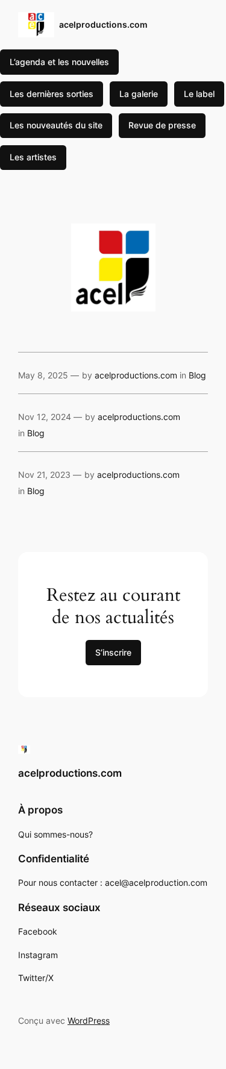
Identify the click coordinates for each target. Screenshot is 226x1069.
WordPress (88, 1020)
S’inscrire (113, 652)
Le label (199, 94)
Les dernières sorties (51, 94)
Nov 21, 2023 (44, 474)
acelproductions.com (103, 24)
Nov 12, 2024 (44, 417)
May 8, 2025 (43, 375)
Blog (197, 375)
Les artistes (33, 157)
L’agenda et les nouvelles (59, 62)
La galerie (138, 94)
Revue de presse (162, 125)
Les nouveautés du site (56, 125)
